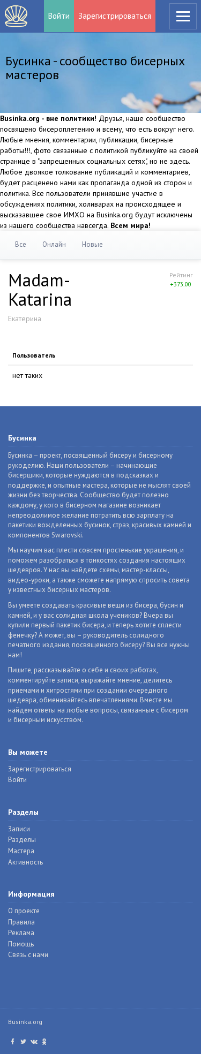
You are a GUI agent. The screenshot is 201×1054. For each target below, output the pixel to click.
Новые (92, 244)
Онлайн (54, 244)
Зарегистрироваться (114, 16)
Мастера (21, 850)
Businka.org (25, 1022)
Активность (25, 862)
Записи (19, 828)
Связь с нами (28, 954)
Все (20, 244)
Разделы (22, 839)
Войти (59, 16)
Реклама (21, 932)
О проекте (24, 910)
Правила (21, 922)
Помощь (21, 944)
